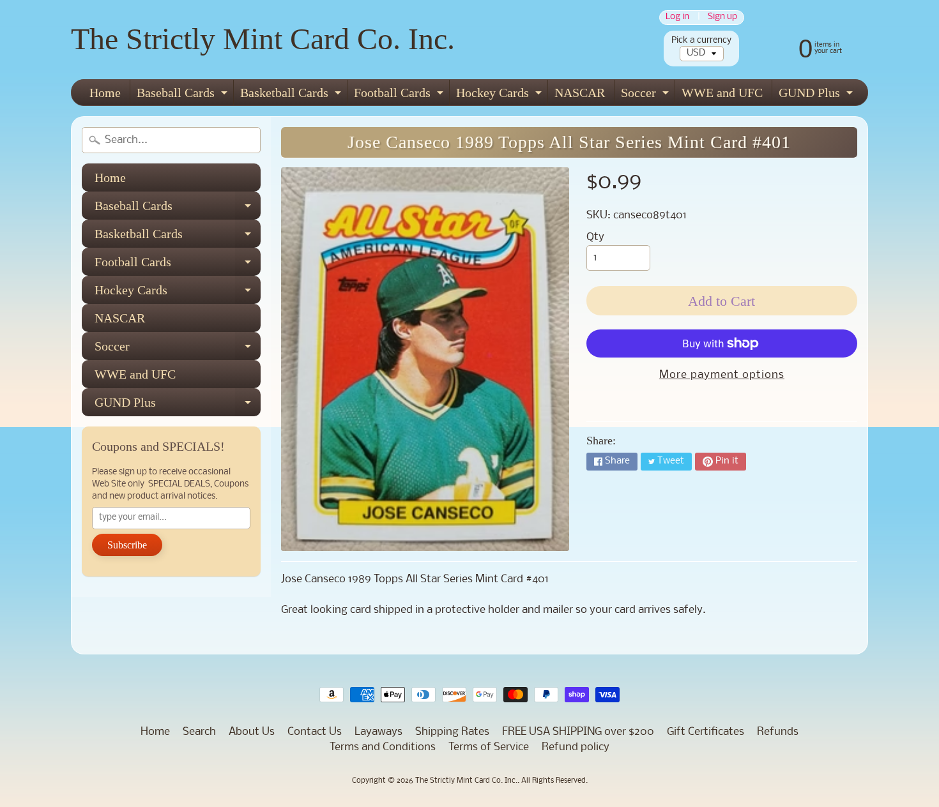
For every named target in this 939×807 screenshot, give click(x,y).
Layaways (378, 732)
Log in (677, 17)
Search (199, 732)
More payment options (721, 375)
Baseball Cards (184, 95)
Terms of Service (488, 747)
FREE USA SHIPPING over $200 (578, 732)
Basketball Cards (292, 95)
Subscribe (127, 544)
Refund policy (575, 747)
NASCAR (579, 93)
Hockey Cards (500, 95)
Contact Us (314, 732)
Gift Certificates (705, 732)
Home (105, 93)
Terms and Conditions (383, 747)
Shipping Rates (452, 732)
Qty (595, 237)
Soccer (646, 95)
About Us (252, 732)
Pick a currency (701, 40)
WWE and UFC (722, 93)
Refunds (777, 732)
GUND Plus (817, 95)
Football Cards (400, 95)
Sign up (722, 17)
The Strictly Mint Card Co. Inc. (263, 39)
